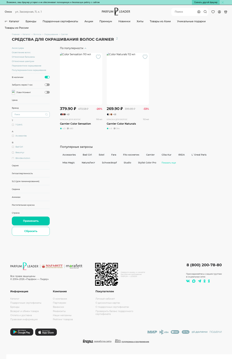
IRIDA (181, 154)
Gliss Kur (166, 154)
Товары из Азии (160, 21)
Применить (31, 220)
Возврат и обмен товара (24, 311)
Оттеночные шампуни (23, 61)
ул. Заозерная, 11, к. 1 (28, 11)
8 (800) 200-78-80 (204, 265)
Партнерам (59, 302)
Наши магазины (62, 315)
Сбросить (30, 231)
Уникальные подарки (191, 21)
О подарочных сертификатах (112, 307)
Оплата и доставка (21, 315)
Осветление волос (21, 52)
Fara (113, 154)
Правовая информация (24, 319)
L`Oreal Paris (199, 154)
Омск (8, 11)
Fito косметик (131, 154)
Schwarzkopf (109, 162)
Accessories (69, 154)
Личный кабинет (105, 298)
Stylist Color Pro (147, 162)
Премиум (105, 21)
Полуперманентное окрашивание (29, 70)
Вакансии (58, 307)
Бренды (31, 21)
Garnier (150, 154)
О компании (60, 298)
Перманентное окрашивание (26, 66)
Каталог (14, 21)
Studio (127, 162)
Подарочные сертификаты (60, 21)
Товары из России (17, 27)
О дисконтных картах (107, 302)
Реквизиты (59, 311)
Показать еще (169, 162)
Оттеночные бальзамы (23, 57)
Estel (101, 154)
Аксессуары (18, 48)
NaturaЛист (88, 162)
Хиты (140, 21)
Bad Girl (87, 154)
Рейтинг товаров (63, 319)
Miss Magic (68, 162)
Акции (88, 21)
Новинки (124, 21)
